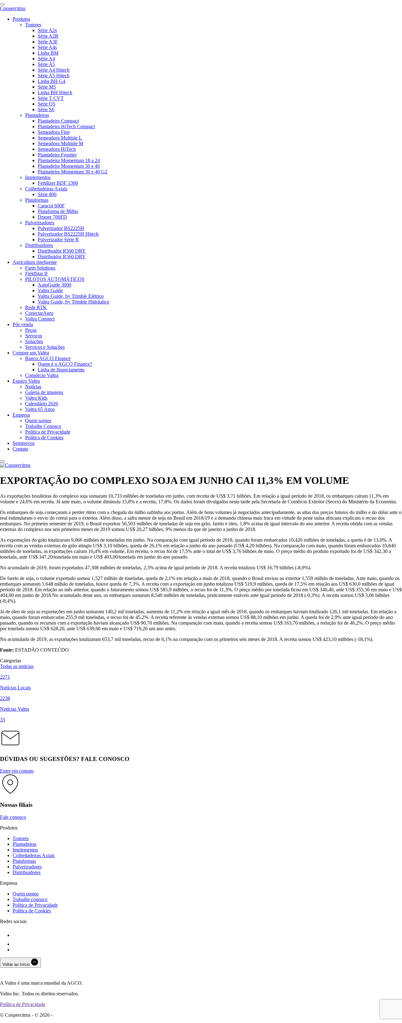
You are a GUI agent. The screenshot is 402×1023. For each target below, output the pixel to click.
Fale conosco (13, 817)
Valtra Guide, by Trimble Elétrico (71, 296)
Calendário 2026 (41, 403)
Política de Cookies (44, 437)
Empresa (21, 415)
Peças (30, 330)
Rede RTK (36, 307)
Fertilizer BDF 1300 (58, 183)
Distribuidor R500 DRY (62, 251)
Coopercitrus (12, 8)
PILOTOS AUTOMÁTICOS (54, 279)
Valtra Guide (50, 290)
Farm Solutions (40, 268)
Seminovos (24, 443)
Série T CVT (51, 98)
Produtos (21, 19)
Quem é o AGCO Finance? (65, 364)
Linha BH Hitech (55, 92)
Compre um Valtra (31, 352)
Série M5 (47, 87)
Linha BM (48, 53)
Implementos (38, 177)
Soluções (34, 341)
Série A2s (47, 30)
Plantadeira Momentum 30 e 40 (69, 166)
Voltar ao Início (17, 964)
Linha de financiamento (61, 369)
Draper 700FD (52, 217)
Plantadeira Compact (58, 120)
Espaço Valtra (26, 381)
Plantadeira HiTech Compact (66, 126)
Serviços (33, 335)
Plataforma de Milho (58, 211)
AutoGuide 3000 (54, 284)
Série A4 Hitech (53, 70)
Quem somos (38, 420)
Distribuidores (39, 245)
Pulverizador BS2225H (61, 228)
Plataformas (36, 200)
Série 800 (47, 194)
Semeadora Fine (54, 132)
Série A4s (47, 47)
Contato (20, 448)
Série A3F (48, 41)
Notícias (33, 386)
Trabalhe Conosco (43, 426)
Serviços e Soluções (45, 347)
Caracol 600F (51, 205)
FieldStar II (36, 273)
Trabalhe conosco (30, 899)
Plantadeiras (37, 115)
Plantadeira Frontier (57, 154)
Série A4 (46, 58)
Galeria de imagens (44, 392)
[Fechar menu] (2, 461)
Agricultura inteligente (35, 262)
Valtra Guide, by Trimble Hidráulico (73, 301)
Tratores (33, 24)
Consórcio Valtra (41, 375)
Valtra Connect (40, 318)
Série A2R (48, 36)
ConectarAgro (39, 313)
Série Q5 (46, 104)
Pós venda (23, 324)
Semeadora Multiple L (60, 137)
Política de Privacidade (47, 432)
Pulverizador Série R (58, 239)
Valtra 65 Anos (40, 409)
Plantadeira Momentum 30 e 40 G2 (72, 171)
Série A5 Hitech (53, 75)
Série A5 (46, 64)
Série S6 (46, 109)
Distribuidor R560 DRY (62, 256)
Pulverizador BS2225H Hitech (68, 234)
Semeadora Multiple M (60, 143)
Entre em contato (17, 771)
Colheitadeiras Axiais (46, 188)
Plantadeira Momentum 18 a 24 (69, 160)
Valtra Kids (36, 398)
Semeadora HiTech (57, 149)
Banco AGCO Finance (48, 358)
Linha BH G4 (51, 81)
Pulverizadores (39, 222)
